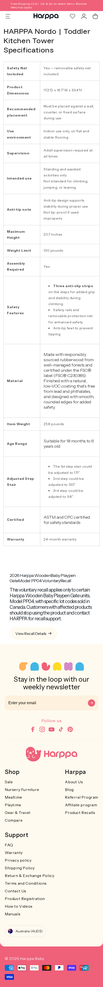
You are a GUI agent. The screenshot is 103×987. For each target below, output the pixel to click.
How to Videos (19, 906)
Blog (69, 789)
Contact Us (15, 890)
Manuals (12, 914)
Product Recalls (80, 812)
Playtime (13, 804)
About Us (74, 781)
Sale (9, 781)
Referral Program (81, 797)
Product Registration (25, 898)
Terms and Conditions (26, 883)
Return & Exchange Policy (29, 875)
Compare (14, 820)
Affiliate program (81, 804)
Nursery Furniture (22, 789)
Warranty (14, 852)
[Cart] (95, 16)
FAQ (9, 844)
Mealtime (13, 797)
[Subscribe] (91, 703)
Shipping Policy (20, 867)
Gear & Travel (17, 812)
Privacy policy (18, 860)
